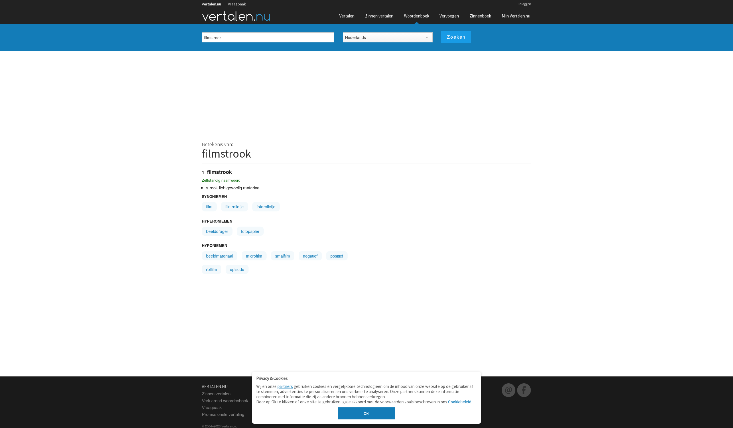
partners (285, 386)
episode (237, 269)
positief (336, 256)
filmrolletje (234, 206)
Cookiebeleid (459, 402)
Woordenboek (416, 16)
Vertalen (346, 16)
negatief (310, 256)
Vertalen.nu (211, 4)
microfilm (254, 256)
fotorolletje (266, 206)
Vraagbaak (237, 4)
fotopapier (250, 231)
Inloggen (525, 4)
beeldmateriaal (219, 256)
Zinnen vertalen (379, 16)
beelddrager (217, 231)
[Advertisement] (366, 94)
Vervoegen (449, 16)
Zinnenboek (480, 16)
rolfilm (211, 269)
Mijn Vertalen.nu (516, 16)
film (209, 206)
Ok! (366, 413)
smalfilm (282, 256)
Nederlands (355, 37)
